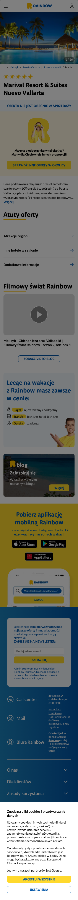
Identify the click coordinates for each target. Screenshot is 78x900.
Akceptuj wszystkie (40, 880)
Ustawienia (46, 890)
